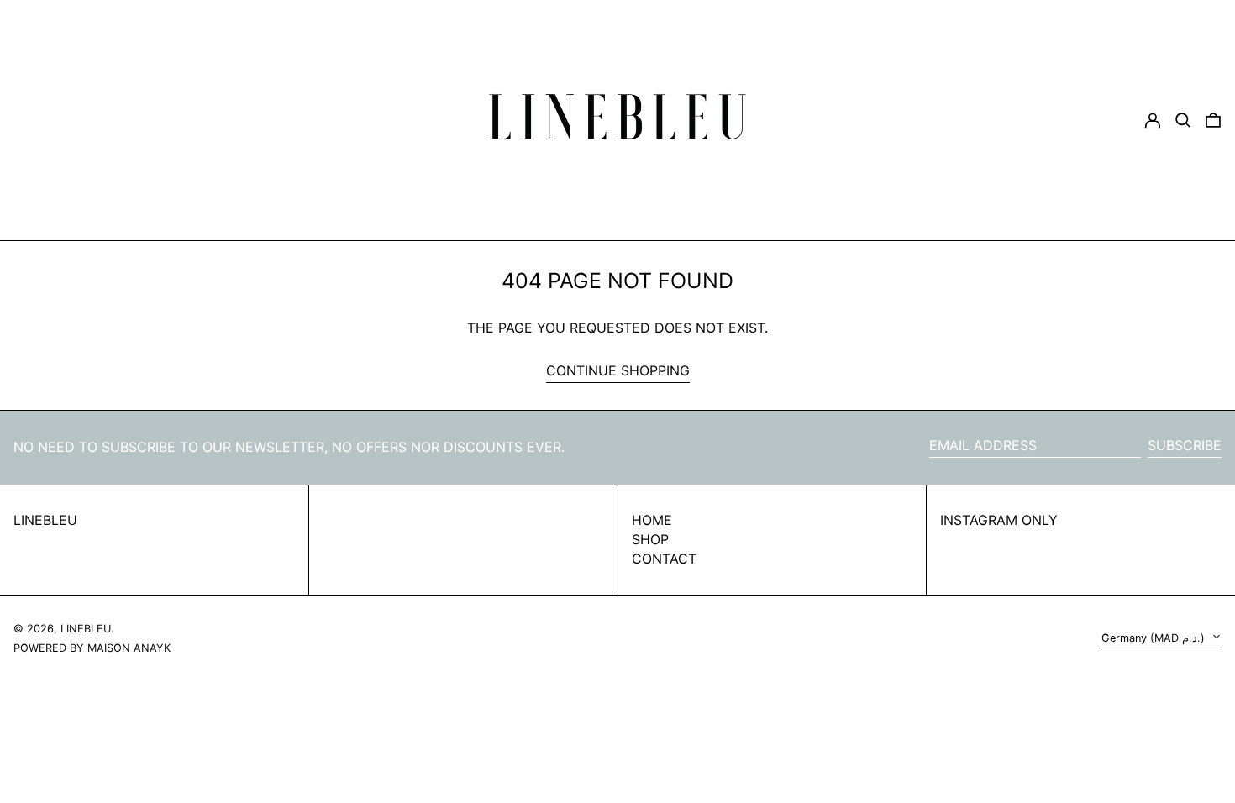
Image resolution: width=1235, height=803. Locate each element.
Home (652, 520)
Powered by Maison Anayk (92, 648)
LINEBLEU (45, 520)
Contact (664, 558)
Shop (650, 539)
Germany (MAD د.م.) (1154, 638)
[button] (1213, 120)
